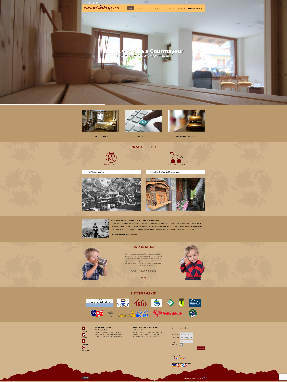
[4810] (140, 303)
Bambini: (175, 344)
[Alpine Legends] (181, 303)
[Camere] (100, 133)
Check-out (175, 338)
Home (130, 8)
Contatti (181, 8)
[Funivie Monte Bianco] (96, 313)
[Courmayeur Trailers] (133, 313)
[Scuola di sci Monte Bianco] (195, 303)
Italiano (190, 3)
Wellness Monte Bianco (156, 8)
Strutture (140, 8)
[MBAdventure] (156, 303)
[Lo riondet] (193, 313)
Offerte (172, 8)
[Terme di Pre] (99, 303)
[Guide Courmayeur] (111, 313)
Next (137, 194)
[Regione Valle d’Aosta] (168, 313)
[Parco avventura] (170, 303)
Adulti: (174, 342)
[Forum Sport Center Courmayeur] (123, 303)
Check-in (175, 334)
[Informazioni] (186, 133)
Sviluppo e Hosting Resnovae (193, 378)
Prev (86, 194)
